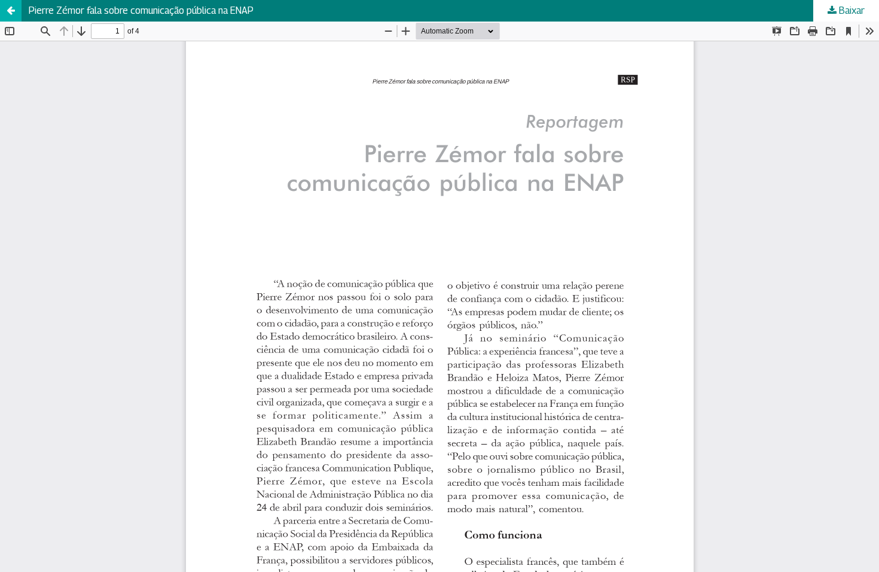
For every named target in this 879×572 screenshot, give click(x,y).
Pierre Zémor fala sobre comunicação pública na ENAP (141, 10)
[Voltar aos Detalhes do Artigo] (11, 11)
